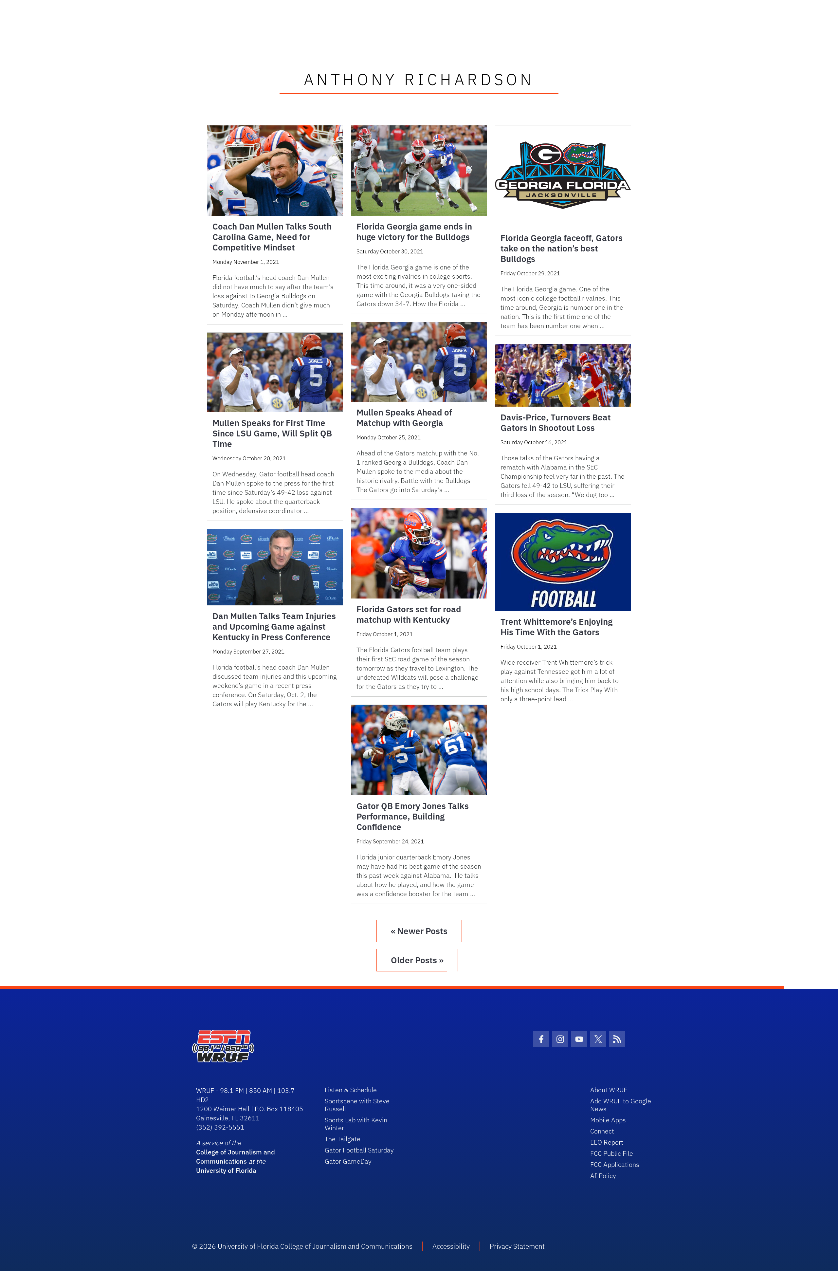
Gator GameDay (348, 1161)
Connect (602, 1131)
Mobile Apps (608, 1119)
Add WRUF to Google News (620, 1104)
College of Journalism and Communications (235, 1157)
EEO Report (606, 1142)
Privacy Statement (517, 1246)
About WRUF (608, 1089)
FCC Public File (611, 1153)
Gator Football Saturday (359, 1150)
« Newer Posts (419, 930)
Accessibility (451, 1246)
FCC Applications (614, 1164)
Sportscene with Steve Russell (357, 1104)
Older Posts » (417, 960)
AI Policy (603, 1175)
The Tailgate (342, 1138)
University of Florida (226, 1170)
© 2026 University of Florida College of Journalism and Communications (302, 1246)
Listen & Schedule (351, 1089)
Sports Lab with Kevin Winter (356, 1123)
